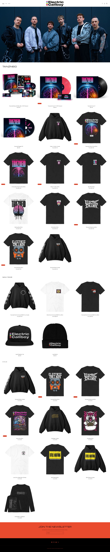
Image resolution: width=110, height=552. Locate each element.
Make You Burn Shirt (55, 186)
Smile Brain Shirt (55, 227)
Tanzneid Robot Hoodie (55, 267)
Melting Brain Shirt (19, 227)
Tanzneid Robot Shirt (18, 267)
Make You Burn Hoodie (55, 146)
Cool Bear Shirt (90, 438)
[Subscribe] (63, 533)
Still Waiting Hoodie (90, 477)
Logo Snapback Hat (19, 354)
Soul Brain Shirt (91, 186)
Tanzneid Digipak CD (18, 146)
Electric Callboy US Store (53, 548)
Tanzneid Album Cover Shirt (91, 146)
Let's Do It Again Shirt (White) (19, 477)
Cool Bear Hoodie (55, 438)
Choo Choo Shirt (19, 438)
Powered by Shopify (60, 548)
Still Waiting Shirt (55, 477)
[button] (102, 3)
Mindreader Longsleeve (20, 516)
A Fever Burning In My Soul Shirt (19, 186)
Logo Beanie (55, 354)
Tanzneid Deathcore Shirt (91, 227)
